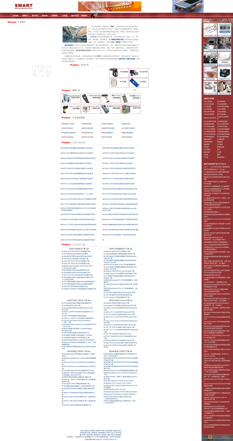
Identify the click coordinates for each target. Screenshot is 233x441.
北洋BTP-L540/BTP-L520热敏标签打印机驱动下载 (79, 289)
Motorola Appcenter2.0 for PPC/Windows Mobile (121, 392)
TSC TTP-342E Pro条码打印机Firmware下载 (119, 327)
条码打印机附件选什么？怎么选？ (215, 169)
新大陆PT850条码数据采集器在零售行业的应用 (119, 148)
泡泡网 (101, 437)
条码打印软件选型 (109, 128)
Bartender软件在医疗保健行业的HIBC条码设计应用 (120, 189)
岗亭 (111, 437)
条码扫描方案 (210, 79)
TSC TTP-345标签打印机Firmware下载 (118, 334)
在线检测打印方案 (224, 79)
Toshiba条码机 (222, 104)
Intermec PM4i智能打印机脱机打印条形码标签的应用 (121, 204)
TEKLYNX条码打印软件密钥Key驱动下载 (118, 295)
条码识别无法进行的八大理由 (213, 174)
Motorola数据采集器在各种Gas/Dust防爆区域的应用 (121, 224)
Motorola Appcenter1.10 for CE (115, 389)
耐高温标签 (220, 147)
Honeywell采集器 (209, 129)
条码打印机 (120, 39)
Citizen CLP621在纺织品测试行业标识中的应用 (119, 184)
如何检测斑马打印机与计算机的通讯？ (216, 242)
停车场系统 (117, 437)
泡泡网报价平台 (89, 437)
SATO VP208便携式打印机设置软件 (75, 316)
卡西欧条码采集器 (223, 131)
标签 (112, 26)
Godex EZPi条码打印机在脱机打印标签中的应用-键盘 (121, 230)
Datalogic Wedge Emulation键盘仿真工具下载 (78, 370)
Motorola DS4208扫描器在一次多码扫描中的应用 (120, 235)
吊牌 (218, 149)
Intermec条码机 (209, 104)
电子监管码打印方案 (224, 35)
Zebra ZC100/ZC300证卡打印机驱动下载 (76, 251)
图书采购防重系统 (210, 64)
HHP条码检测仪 (209, 137)
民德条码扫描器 (209, 124)
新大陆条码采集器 (210, 131)
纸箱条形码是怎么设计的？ (212, 275)
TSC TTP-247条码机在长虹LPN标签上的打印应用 (120, 194)
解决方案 (206, 21)
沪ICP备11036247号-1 (109, 439)
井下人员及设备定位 (210, 50)
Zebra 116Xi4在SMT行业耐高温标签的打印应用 (77, 189)
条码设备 (90, 435)
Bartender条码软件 (210, 118)
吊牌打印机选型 (68, 128)
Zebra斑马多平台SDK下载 (72, 305)
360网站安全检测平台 (220, 440)
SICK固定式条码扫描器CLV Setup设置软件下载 (78, 386)
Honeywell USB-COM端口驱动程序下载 (76, 383)
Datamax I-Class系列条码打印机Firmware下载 (120, 325)
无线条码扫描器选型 (69, 133)
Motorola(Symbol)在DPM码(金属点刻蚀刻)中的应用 (79, 158)
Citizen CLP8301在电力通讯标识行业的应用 (118, 163)
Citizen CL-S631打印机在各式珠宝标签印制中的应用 (79, 224)
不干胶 (206, 157)
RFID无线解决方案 (210, 35)
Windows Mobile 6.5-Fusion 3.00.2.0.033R (119, 381)
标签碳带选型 (87, 124)
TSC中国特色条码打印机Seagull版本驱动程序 (78, 284)
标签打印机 (117, 431)
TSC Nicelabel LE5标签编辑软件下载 (117, 297)
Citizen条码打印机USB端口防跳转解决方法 (77, 303)
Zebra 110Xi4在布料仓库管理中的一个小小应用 (77, 194)
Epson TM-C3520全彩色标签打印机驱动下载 (78, 275)
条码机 (114, 39)
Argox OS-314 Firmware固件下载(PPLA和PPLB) (121, 343)
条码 (66, 45)
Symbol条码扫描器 (210, 121)
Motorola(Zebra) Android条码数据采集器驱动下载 (121, 370)
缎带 (218, 155)
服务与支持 (111, 435)
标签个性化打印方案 (210, 93)
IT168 (97, 437)
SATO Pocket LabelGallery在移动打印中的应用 (119, 158)
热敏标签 (220, 142)
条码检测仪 (102, 433)
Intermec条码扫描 (223, 124)
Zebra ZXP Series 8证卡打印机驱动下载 (76, 261)
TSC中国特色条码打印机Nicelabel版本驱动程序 (79, 281)
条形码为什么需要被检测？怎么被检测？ (217, 186)
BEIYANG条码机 (209, 112)
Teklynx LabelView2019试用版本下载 (117, 251)
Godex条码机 (221, 109)
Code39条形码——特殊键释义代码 (215, 282)
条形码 (70, 45)
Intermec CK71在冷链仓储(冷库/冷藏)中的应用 (119, 178)
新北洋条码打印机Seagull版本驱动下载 (76, 270)
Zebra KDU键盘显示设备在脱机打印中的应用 (76, 163)
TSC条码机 (207, 106)
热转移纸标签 (208, 142)
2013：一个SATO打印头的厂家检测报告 (217, 167)
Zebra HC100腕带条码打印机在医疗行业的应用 (77, 153)
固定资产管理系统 (224, 64)
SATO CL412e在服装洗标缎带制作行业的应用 (77, 184)
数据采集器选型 (128, 133)
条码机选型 (126, 124)
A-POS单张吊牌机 (223, 106)
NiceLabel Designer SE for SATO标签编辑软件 (120, 264)
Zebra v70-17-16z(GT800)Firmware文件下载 (120, 312)
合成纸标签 (220, 139)
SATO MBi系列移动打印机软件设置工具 (76, 333)
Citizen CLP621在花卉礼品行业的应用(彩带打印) (120, 168)
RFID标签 (207, 149)
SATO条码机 (221, 101)
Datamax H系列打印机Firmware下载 (117, 303)
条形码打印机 (100, 431)
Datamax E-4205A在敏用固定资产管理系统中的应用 (121, 219)
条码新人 (107, 437)
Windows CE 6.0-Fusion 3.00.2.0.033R (118, 383)
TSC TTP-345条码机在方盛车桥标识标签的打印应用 (79, 204)
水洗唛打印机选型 (129, 128)
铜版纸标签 (207, 139)
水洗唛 (219, 152)
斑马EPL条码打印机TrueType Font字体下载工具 (79, 340)
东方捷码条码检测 (223, 137)
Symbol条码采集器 (223, 129)
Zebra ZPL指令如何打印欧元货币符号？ (217, 245)
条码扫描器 (109, 431)
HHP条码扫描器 (222, 121)
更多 (87, 249)
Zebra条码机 (208, 101)
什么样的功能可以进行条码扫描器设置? (216, 172)
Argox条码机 (208, 109)
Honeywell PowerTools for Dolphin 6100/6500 (120, 394)
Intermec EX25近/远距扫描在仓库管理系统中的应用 (120, 199)
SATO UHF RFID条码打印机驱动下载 (75, 286)
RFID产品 (110, 433)
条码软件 (94, 433)
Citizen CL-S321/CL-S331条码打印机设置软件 (78, 318)
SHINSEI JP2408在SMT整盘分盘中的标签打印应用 (78, 214)
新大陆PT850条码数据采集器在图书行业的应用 (77, 148)
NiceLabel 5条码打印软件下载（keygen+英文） (121, 292)
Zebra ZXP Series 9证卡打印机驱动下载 (76, 263)
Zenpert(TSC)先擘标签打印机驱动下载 (75, 259)
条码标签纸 (220, 157)
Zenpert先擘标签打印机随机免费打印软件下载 (120, 254)
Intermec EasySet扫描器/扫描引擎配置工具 (77, 405)
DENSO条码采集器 (223, 134)
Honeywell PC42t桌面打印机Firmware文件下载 (120, 305)
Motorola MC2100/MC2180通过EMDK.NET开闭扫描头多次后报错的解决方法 (217, 361)
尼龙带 (206, 155)
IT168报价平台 (79, 437)
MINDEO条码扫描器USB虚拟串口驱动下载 (77, 377)
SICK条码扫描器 (209, 126)
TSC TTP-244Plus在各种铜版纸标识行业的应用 (77, 173)
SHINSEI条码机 (209, 114)
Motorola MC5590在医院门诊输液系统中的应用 (77, 178)
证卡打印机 (117, 433)
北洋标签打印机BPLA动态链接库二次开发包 (77, 335)
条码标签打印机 (85, 433)
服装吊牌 (207, 152)
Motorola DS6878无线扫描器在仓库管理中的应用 (78, 235)
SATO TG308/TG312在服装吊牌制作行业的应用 (77, 168)
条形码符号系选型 (68, 124)
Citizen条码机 (221, 112)
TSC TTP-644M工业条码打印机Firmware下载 (120, 314)
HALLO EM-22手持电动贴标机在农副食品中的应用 (78, 240)
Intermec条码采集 (209, 134)
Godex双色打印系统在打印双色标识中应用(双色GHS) (121, 214)
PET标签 (220, 144)
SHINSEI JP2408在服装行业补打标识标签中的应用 (78, 219)
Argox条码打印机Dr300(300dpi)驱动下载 (76, 272)
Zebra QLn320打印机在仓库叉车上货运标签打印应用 (79, 199)
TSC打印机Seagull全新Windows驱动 (75, 254)
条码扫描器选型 (108, 133)
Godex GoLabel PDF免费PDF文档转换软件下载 (121, 273)
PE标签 (206, 147)
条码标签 (93, 37)
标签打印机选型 (88, 128)
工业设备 (103, 435)
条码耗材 (97, 435)
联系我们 (119, 435)
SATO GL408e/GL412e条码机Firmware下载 (119, 340)
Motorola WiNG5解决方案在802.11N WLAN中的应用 (79, 230)
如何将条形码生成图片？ (212, 212)
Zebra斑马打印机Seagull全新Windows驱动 (77, 256)
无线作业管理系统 (224, 50)
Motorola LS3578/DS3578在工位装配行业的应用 (120, 173)
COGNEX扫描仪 (222, 126)
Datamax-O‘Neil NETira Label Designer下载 (119, 271)
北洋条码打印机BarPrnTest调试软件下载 (76, 337)
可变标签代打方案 (224, 93)
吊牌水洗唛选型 (108, 124)
